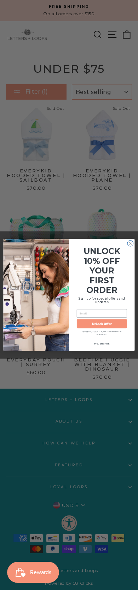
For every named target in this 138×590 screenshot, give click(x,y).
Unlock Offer (102, 323)
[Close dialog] (130, 243)
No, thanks (101, 343)
